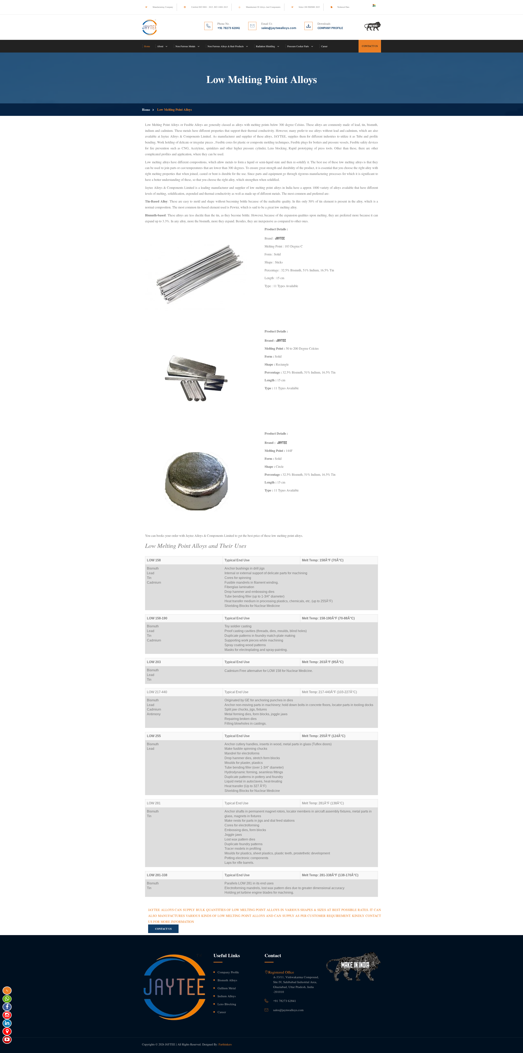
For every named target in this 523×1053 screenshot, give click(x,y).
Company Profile (228, 972)
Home (147, 46)
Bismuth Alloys (227, 980)
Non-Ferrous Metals (185, 46)
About (160, 46)
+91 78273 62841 (284, 1001)
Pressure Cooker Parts (298, 46)
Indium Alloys (227, 996)
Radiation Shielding (265, 46)
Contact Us (370, 46)
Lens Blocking (227, 1004)
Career (324, 46)
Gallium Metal (227, 988)
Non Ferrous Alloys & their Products (226, 46)
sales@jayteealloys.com (288, 1010)
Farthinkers (225, 1044)
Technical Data (343, 7)
